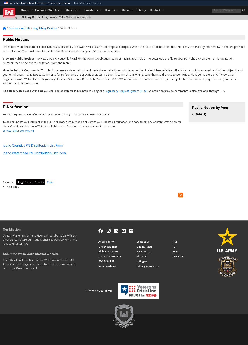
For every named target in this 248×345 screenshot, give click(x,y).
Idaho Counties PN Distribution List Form (33, 145)
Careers (110, 10)
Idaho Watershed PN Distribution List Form (34, 153)
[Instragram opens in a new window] (109, 230)
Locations (91, 10)
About (24, 10)
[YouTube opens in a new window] (124, 230)
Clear (50, 182)
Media (126, 10)
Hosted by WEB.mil (99, 291)
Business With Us (47, 10)
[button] (87, 3)
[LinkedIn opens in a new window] (116, 230)
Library (141, 10)
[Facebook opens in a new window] (100, 230)
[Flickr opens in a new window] (131, 230)
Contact (155, 10)
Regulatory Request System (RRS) (125, 91)
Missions (72, 10)
